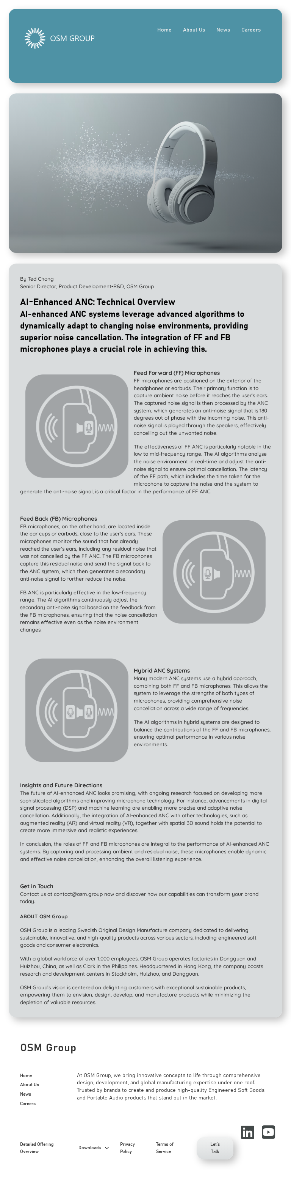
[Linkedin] (243, 1132)
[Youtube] (264, 1132)
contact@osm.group (78, 894)
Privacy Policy (127, 1148)
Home (164, 30)
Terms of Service (165, 1148)
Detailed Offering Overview (36, 1148)
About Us (194, 30)
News (223, 30)
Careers (251, 30)
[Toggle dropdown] (107, 1148)
